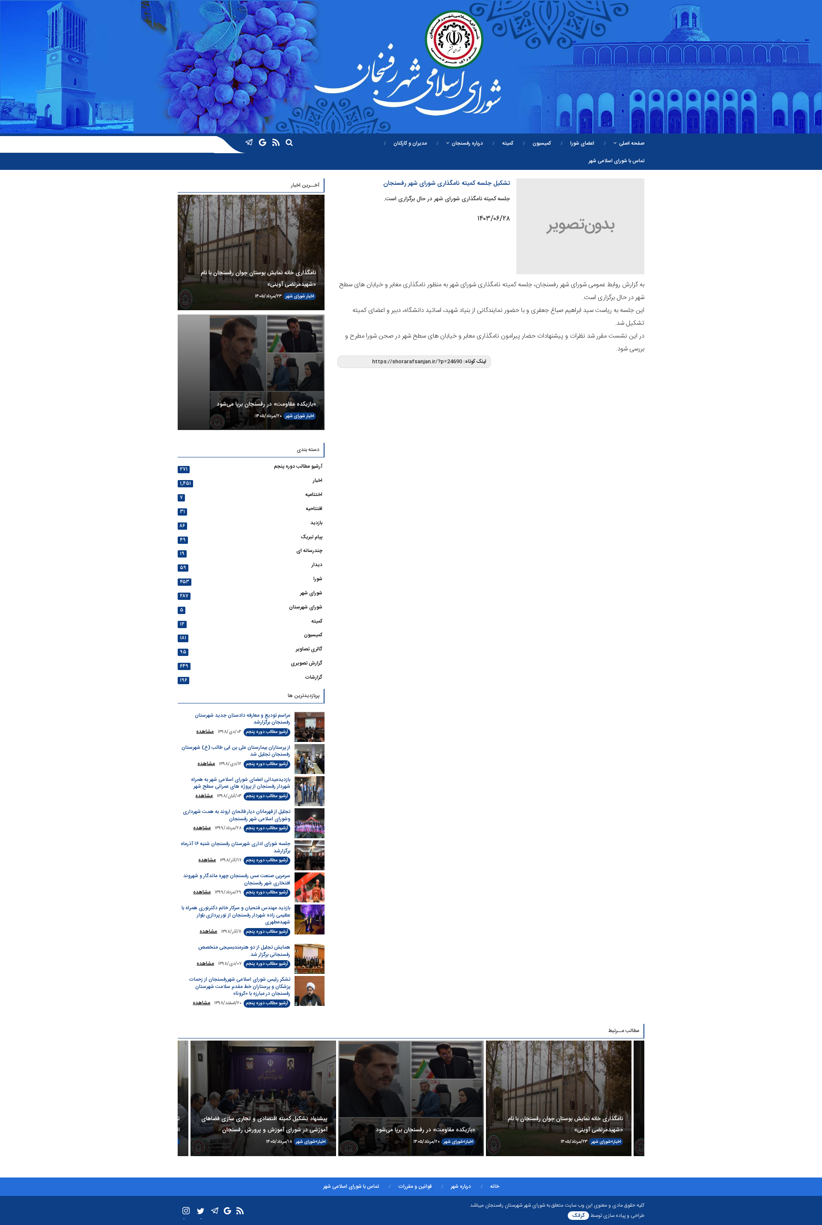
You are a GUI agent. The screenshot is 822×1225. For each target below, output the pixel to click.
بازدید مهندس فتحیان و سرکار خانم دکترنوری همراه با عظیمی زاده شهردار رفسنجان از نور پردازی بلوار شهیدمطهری (236, 915)
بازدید (316, 523)
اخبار (310, 296)
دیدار (317, 565)
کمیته (507, 143)
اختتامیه (313, 494)
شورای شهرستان (305, 607)
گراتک (578, 1215)
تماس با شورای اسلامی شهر (616, 161)
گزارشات (313, 677)
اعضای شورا (582, 143)
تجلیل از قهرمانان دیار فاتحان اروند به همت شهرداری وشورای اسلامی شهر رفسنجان (236, 815)
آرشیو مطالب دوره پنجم (298, 466)
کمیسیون (542, 143)
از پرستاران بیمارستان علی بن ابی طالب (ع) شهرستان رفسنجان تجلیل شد (236, 751)
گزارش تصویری (306, 663)
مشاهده (205, 731)
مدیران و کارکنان (410, 143)
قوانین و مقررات (415, 1186)
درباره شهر (461, 1186)
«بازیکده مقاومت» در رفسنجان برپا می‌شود (266, 404)
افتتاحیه (314, 508)
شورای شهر (295, 296)
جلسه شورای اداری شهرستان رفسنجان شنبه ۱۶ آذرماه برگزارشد (235, 847)
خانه (494, 1186)
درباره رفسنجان (467, 143)
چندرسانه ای (309, 550)
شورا (317, 579)
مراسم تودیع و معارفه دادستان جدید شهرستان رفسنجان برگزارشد (242, 719)
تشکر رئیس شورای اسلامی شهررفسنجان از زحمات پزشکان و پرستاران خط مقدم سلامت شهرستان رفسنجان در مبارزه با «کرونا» (239, 986)
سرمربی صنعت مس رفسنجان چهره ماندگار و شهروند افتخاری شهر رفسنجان (236, 879)
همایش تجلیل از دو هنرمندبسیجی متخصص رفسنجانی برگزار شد (244, 951)
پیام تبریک (311, 537)
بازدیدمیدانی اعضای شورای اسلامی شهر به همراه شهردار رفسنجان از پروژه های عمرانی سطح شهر (240, 783)
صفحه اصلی (631, 143)
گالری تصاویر (309, 649)
